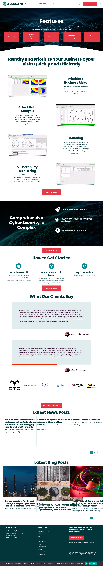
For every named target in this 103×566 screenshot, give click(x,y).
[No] (101, 563)
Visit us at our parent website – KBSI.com (82, 542)
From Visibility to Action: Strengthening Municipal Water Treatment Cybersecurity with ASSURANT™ (59, 507)
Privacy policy (92, 563)
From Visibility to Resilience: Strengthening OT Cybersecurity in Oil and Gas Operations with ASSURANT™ (24, 503)
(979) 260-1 (10, 535)
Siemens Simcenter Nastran (86, 419)
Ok (86, 563)
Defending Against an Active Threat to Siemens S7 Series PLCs (58, 421)
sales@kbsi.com (11, 538)
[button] (101, 4)
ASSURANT (15, 4)
